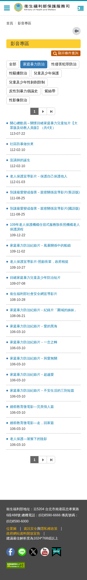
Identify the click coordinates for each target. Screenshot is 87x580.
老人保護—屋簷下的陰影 (28, 439)
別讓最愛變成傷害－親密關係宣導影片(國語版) (45, 208)
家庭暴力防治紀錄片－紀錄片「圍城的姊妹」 (43, 310)
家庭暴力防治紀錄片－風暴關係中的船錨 (40, 245)
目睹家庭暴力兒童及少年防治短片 (35, 277)
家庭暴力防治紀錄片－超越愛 (32, 374)
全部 (12, 64)
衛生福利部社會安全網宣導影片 (33, 294)
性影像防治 (18, 100)
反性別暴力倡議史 (23, 91)
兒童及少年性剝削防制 (27, 82)
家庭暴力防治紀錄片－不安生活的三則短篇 (42, 390)
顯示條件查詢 (68, 53)
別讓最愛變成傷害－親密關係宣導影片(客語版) (45, 192)
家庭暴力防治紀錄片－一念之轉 (33, 342)
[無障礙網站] (15, 565)
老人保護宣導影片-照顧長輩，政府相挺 (39, 261)
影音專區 (24, 23)
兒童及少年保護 (46, 73)
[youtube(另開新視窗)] (45, 552)
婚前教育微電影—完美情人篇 (32, 406)
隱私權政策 (49, 528)
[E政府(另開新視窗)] (56, 552)
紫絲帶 (50, 91)
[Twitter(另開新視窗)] (33, 552)
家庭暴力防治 (34, 64)
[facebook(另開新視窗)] (10, 552)
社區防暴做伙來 (22, 144)
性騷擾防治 (18, 73)
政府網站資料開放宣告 (23, 533)
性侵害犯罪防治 (63, 64)
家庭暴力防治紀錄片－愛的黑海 (33, 326)
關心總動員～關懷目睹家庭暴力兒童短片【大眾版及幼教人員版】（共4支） (43, 125)
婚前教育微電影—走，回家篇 (32, 423)
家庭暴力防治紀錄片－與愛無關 (33, 358)
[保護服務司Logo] (44, 6)
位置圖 (11, 528)
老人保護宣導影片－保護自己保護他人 (38, 176)
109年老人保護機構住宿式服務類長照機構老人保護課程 (45, 227)
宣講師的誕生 (20, 160)
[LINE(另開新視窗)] (22, 552)
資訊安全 (30, 528)
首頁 (9, 23)
